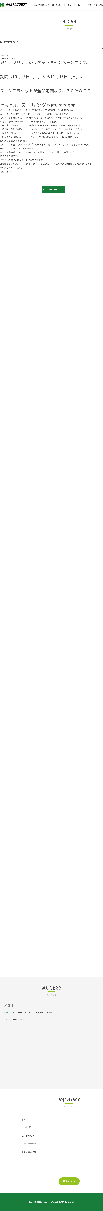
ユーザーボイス (84, 5)
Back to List (53, 189)
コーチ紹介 (57, 5)
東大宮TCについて (42, 5)
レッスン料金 (69, 5)
